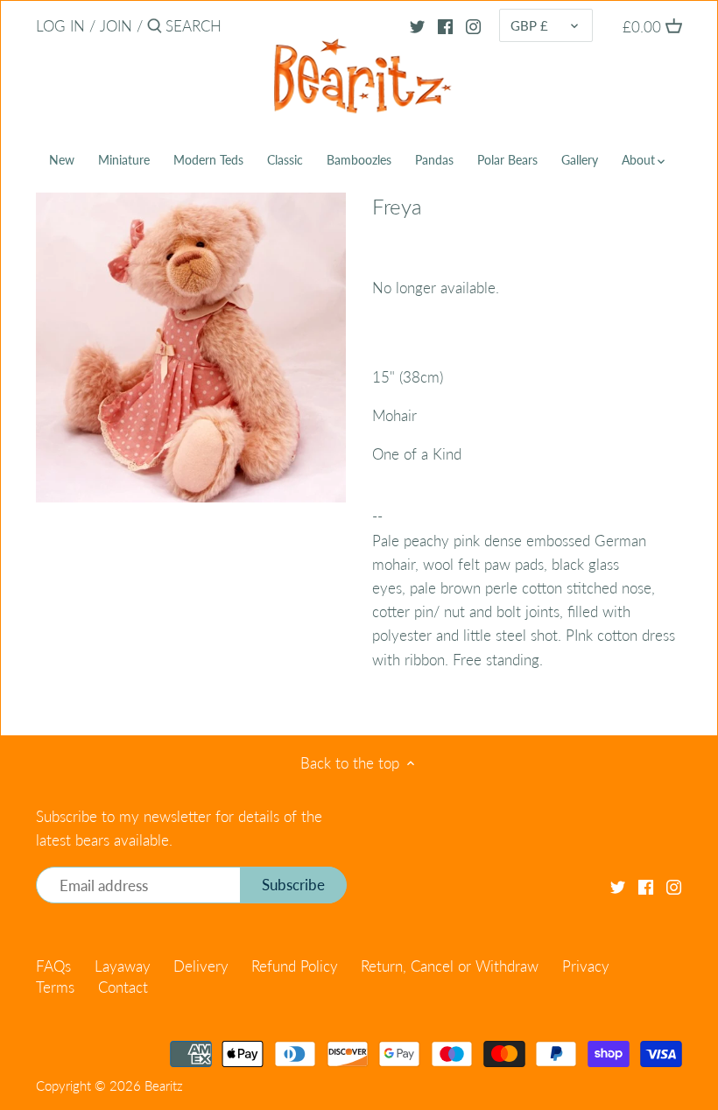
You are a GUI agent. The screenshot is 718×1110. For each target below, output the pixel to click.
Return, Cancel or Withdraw (449, 966)
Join (116, 26)
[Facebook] (445, 25)
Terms (55, 987)
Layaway (123, 966)
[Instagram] (473, 25)
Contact (123, 987)
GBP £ (529, 25)
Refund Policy (294, 966)
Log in (60, 26)
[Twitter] (417, 25)
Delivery (201, 966)
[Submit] (154, 27)
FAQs (53, 966)
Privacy (585, 966)
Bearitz (163, 1085)
